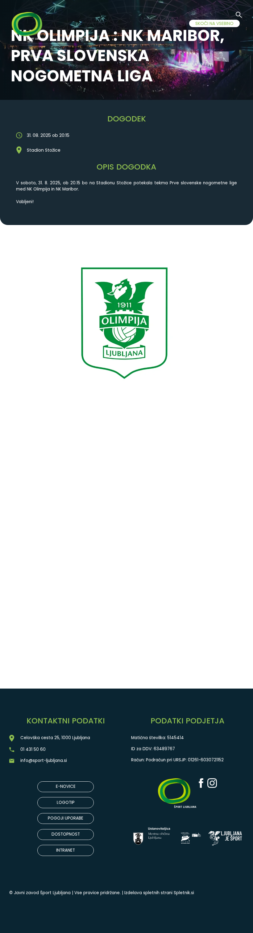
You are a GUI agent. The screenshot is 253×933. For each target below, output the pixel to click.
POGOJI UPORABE (65, 818)
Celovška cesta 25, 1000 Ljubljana (55, 738)
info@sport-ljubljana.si (43, 760)
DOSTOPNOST (66, 834)
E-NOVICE (66, 786)
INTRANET (65, 850)
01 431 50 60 (33, 749)
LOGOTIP (66, 802)
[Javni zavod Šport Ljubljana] (30, 28)
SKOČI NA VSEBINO (214, 23)
